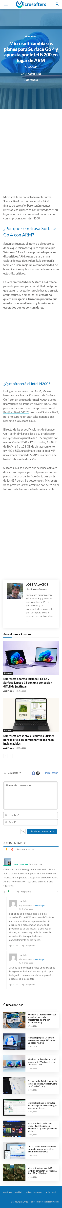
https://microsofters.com (36, 589)
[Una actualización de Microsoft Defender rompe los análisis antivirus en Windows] (14, 1150)
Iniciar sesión (51, 773)
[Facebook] (21, 120)
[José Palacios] (15, 603)
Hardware (31, 36)
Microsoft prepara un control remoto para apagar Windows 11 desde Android (41, 1040)
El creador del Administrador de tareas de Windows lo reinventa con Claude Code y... (42, 1084)
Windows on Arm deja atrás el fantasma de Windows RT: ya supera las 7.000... (42, 1062)
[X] (28, 120)
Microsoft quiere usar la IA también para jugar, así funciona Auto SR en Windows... (42, 1171)
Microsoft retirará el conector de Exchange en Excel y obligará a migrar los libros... (42, 1105)
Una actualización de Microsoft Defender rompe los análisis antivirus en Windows (42, 1149)
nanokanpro (40, 906)
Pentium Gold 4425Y (16, 412)
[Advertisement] (31, 160)
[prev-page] (5, 756)
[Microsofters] (31, 4)
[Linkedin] (44, 120)
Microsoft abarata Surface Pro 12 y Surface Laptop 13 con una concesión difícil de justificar (27, 683)
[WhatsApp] (36, 120)
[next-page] (11, 756)
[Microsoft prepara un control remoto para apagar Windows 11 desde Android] (14, 1041)
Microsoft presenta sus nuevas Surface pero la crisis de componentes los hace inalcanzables (29, 740)
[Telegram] (51, 120)
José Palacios (31, 80)
